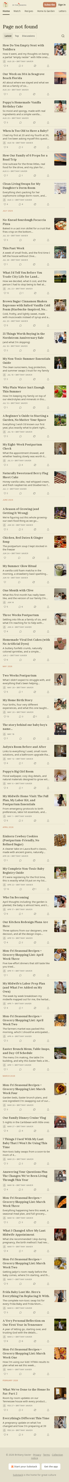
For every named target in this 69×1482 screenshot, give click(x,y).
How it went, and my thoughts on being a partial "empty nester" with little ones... (26, 55)
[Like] (5, 558)
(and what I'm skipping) (16, 342)
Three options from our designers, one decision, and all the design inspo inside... (25, 932)
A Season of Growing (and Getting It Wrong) (21, 511)
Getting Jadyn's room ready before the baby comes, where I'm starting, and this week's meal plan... (26, 1273)
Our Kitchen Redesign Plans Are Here (25, 924)
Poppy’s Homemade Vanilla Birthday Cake (22, 104)
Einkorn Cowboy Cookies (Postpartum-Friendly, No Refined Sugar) (21, 840)
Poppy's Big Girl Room (18, 771)
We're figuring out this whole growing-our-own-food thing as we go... (25, 519)
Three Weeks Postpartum (21, 615)
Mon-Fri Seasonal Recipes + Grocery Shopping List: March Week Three (24, 1202)
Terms (46, 1454)
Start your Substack (25, 1466)
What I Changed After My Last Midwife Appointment (24, 1232)
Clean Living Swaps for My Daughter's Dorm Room (21, 186)
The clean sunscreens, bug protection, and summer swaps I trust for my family (26, 368)
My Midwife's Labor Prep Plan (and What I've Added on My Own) (24, 987)
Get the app (51, 1466)
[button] (6, 11)
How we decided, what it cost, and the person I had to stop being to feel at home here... (24, 282)
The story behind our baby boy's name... (25, 727)
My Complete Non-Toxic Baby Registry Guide (23, 871)
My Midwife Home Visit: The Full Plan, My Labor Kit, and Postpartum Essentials (25, 800)
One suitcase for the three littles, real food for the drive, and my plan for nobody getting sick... (24, 165)
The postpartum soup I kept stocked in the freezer (25, 547)
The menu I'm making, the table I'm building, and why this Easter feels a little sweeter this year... (26, 1059)
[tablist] (20, 36)
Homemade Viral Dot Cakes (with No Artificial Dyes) (26, 642)
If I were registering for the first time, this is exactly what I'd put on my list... (24, 878)
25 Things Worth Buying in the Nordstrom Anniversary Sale (24, 336)
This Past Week (13, 248)
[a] (60, 729)
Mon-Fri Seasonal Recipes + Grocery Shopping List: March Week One (24, 1353)
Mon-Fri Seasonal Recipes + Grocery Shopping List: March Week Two (24, 1263)
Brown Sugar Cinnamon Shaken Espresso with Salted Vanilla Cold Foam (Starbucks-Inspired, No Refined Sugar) (26, 305)
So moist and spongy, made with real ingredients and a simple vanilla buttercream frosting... (24, 112)
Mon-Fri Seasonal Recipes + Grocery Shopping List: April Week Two (23, 1020)
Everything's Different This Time (26, 1418)
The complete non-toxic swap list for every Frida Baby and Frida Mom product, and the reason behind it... (24, 1302)
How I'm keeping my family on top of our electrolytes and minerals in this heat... (24, 397)
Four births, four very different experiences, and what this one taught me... (25, 706)
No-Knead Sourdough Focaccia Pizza (24, 222)
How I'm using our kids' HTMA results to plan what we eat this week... (26, 1363)
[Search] (63, 36)
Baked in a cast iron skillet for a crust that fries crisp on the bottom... (26, 230)
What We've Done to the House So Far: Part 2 (26, 1391)
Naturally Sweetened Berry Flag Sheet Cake (25, 475)
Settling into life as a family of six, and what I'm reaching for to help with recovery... (24, 621)
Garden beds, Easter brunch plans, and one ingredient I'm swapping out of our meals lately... (25, 1099)
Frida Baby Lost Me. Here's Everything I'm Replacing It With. (26, 1294)
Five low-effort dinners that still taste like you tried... (26, 964)
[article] (34, 55)
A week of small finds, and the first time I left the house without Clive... (26, 254)
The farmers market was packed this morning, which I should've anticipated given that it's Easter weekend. (25, 1030)
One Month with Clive (18, 590)
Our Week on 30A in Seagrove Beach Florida (24, 76)
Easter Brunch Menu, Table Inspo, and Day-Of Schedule (26, 1051)
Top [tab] (17, 35)
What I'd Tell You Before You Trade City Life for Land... (22, 274)
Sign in (62, 4)
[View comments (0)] (20, 94)
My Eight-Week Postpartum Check (22, 446)
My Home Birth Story (17, 700)
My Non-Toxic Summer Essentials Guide (26, 361)
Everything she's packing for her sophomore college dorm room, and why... (24, 194)
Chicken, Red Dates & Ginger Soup (23, 540)
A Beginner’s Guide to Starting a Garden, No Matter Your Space (25, 418)
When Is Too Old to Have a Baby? (25, 131)
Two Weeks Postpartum (20, 675)
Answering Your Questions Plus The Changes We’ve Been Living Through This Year (25, 1176)
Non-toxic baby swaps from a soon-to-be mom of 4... (26, 1153)
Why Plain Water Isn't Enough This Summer (24, 389)
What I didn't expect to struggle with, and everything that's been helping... (26, 681)
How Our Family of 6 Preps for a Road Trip (25, 157)
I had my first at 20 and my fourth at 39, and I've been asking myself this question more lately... (26, 136)
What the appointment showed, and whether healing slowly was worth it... (24, 454)
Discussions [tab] (28, 35)
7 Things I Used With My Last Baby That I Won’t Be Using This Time (25, 1143)
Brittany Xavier (25, 61)
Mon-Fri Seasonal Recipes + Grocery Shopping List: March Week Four (24, 1089)
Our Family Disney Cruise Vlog (24, 1118)
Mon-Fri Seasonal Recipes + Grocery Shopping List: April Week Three (23, 955)
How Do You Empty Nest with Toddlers (23, 47)
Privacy (37, 1454)
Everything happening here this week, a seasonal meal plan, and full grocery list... (25, 1212)
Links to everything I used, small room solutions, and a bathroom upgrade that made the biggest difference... (26, 752)
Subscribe (49, 4)
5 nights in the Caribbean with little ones (26, 1122)
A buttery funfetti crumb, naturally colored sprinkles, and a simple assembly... (22, 649)
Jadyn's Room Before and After (24, 747)
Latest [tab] (8, 35)
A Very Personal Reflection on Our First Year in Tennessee (24, 1323)
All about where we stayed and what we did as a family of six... (26, 84)
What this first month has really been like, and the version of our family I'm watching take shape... (24, 596)
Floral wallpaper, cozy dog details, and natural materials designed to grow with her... (26, 777)
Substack (18, 1474)
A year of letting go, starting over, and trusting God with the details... (24, 1330)
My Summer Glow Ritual (20, 566)
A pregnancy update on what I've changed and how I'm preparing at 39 (24, 1424)
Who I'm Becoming (16, 897)
